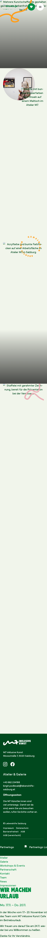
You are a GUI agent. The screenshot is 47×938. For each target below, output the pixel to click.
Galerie (4, 861)
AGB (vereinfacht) (12, 835)
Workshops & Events (12, 865)
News (3, 881)
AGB (23, 832)
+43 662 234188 (11, 782)
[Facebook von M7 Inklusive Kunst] (12, 764)
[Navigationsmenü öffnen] (40, 7)
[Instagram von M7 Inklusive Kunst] (5, 764)
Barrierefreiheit (11, 832)
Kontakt (5, 873)
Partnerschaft (8, 869)
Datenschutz (22, 828)
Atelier (4, 858)
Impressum (8, 828)
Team (3, 877)
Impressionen (8, 885)
